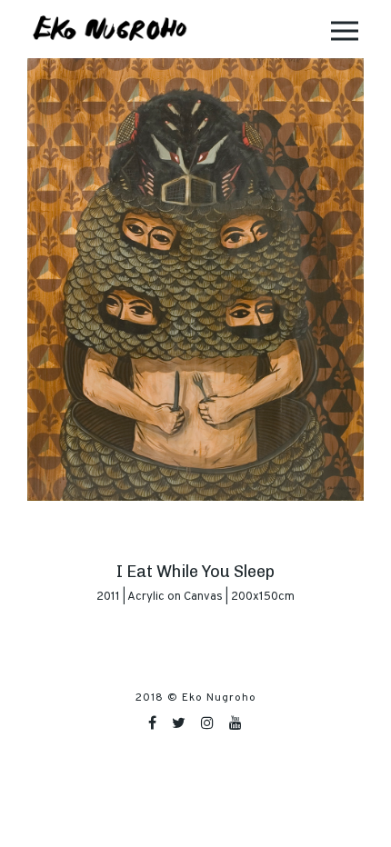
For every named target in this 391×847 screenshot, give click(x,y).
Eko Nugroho (219, 698)
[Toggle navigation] (344, 29)
